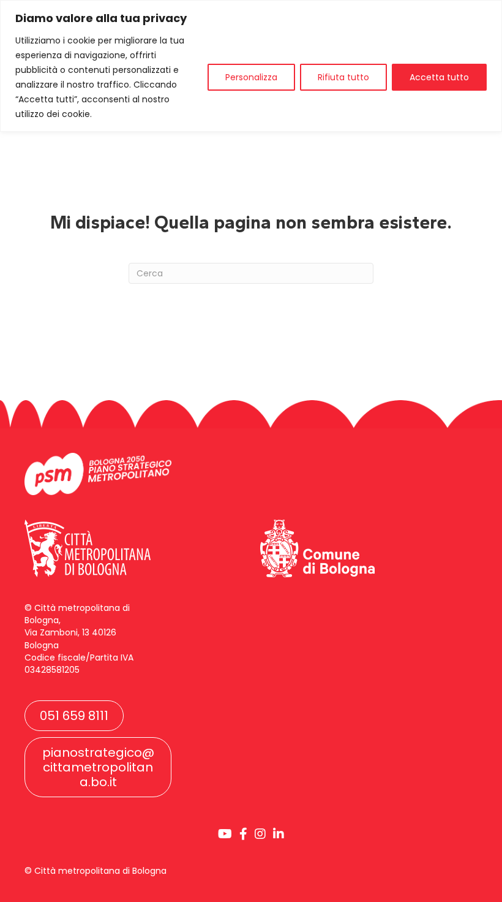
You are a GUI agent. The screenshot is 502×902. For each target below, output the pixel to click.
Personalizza (251, 77)
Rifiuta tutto (343, 77)
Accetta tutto (439, 77)
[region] (251, 66)
